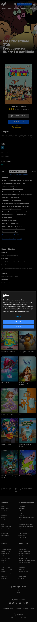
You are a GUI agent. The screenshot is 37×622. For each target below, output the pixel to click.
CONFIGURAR (18, 316)
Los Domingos (21, 510)
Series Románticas (5, 528)
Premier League (5, 553)
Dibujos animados (22, 531)
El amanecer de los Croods (25, 445)
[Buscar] (15, 4)
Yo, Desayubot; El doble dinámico (11, 200)
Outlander (21, 519)
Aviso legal (18, 608)
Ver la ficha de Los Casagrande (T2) (12, 239)
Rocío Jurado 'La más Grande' (25, 524)
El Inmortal (21, 515)
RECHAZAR (18, 321)
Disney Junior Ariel (7, 383)
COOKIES (32, 608)
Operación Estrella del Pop (10, 232)
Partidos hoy (4, 576)
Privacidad (25, 608)
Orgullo (3, 537)
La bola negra (21, 508)
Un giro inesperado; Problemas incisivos (13, 229)
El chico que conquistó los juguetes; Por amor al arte (17, 180)
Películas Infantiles (6, 522)
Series (3, 8)
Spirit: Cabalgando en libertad (26, 383)
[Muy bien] (18, 109)
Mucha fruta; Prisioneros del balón (12, 226)
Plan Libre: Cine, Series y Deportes (26, 560)
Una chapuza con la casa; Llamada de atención (15, 203)
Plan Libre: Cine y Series (24, 562)
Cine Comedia (4, 513)
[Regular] (14, 109)
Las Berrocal (21, 522)
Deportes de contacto (6, 569)
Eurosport (3, 571)
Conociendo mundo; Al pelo (10, 186)
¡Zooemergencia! (7, 217)
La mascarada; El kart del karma (11, 209)
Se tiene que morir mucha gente (26, 517)
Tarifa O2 (20, 574)
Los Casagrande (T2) (18, 171)
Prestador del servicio (8, 608)
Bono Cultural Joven (23, 571)
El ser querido (21, 506)
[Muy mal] (9, 109)
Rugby (2, 565)
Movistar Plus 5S (22, 537)
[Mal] (11, 109)
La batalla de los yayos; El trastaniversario (14, 214)
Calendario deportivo (29, 8)
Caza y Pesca (21, 535)
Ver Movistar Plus (22, 547)
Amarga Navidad (22, 513)
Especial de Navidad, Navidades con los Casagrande (17, 194)
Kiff (20, 414)
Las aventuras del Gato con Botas (26, 352)
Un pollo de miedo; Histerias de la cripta (13, 183)
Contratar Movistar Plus (24, 558)
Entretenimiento (5, 535)
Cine (9, 8)
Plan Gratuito (21, 567)
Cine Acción (4, 515)
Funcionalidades (22, 549)
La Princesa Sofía (7, 414)
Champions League (6, 549)
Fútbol (16, 8)
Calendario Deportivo (6, 574)
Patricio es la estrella (8, 351)
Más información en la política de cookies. (18, 311)
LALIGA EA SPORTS (5, 551)
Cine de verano (5, 519)
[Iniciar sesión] (34, 4)
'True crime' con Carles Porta (25, 526)
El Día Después (5, 556)
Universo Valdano (5, 558)
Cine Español (4, 510)
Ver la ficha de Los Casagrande (19, 174)
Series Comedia (5, 531)
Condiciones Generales (24, 553)
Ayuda (18, 592)
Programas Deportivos (23, 533)
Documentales (4, 533)
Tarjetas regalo (22, 576)
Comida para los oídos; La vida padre (12, 189)
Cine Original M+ (5, 508)
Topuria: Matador (5, 567)
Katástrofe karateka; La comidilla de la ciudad (15, 206)
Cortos (3, 517)
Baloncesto (4, 560)
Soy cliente (19, 116)
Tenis (2, 562)
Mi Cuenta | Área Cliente (24, 551)
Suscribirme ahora (24, 4)
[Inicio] (5, 4)
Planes (20, 565)
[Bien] (16, 109)
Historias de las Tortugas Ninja (9, 476)
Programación (4, 578)
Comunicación (22, 578)
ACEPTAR (18, 326)
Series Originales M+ (6, 526)
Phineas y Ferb (6, 444)
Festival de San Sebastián (24, 528)
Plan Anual (21, 569)
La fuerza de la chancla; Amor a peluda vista (15, 211)
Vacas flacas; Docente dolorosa (11, 197)
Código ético (21, 556)
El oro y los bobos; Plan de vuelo (11, 192)
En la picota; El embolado (9, 220)
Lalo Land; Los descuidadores (10, 223)
